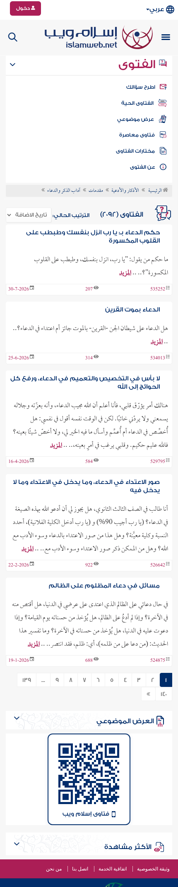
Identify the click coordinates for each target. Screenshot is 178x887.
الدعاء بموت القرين (132, 309)
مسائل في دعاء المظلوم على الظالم (104, 585)
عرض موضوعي (135, 119)
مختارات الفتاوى (135, 151)
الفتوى (138, 64)
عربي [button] (156, 9)
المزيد (125, 273)
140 (164, 694)
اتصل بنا (80, 869)
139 (26, 680)
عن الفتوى (142, 167)
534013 (157, 358)
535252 (157, 289)
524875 (157, 660)
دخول (23, 8)
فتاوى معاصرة (137, 135)
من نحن (54, 869)
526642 (157, 565)
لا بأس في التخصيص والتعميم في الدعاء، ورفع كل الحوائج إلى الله (85, 382)
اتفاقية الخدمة (113, 869)
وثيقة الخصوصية (153, 869)
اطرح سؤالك (140, 87)
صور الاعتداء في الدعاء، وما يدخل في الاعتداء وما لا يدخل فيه (86, 486)
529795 (157, 462)
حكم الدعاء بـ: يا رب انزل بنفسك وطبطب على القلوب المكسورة (93, 236)
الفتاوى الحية (137, 103)
